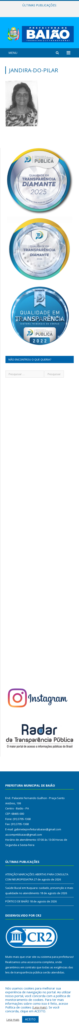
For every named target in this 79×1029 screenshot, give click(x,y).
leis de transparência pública (23, 972)
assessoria (34, 962)
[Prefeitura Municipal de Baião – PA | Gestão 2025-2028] (39, 33)
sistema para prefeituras (57, 957)
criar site (30, 957)
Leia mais (39, 1007)
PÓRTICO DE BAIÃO (17, 901)
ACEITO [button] (30, 1019)
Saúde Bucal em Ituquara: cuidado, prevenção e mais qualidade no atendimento (40, 10)
